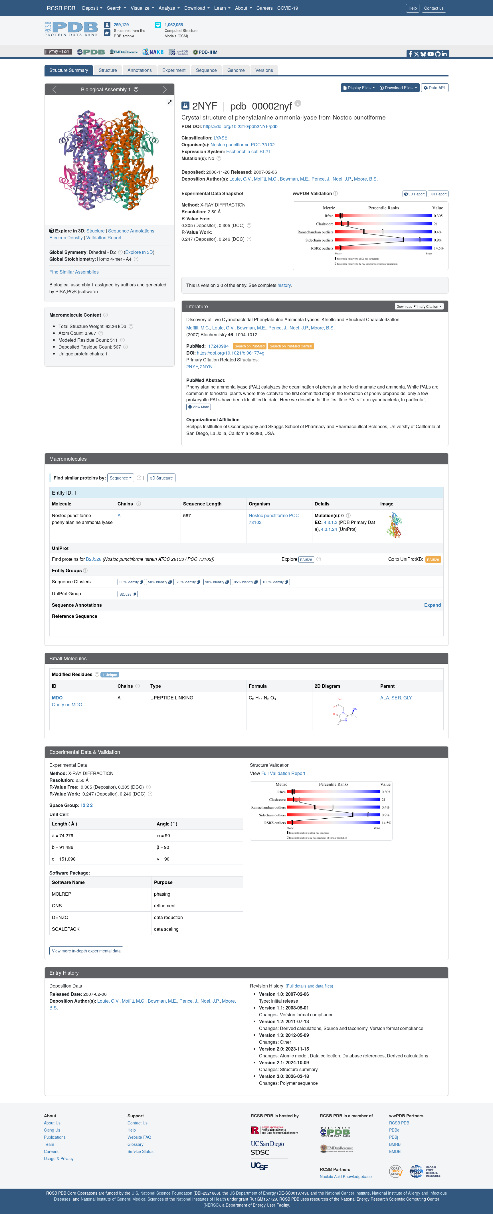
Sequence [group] (119, 478)
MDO (57, 697)
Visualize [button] (141, 8)
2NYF (192, 366)
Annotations (140, 70)
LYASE (221, 137)
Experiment (173, 70)
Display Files (359, 87)
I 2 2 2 (86, 805)
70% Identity (186, 581)
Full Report (437, 193)
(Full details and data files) (309, 986)
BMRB (395, 1144)
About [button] (241, 8)
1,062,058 (174, 24)
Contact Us (138, 1123)
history (284, 285)
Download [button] (195, 8)
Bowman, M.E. (294, 178)
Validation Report (103, 237)
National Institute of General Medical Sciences (122, 1199)
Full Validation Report (283, 773)
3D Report (417, 193)
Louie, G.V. (240, 178)
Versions (264, 70)
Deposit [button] (90, 8)
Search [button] (115, 8)
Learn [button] (220, 8)
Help (413, 8)
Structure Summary (68, 70)
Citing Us (52, 1130)
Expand (432, 605)
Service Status (140, 1151)
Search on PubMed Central (291, 345)
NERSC (212, 1205)
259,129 (121, 24)
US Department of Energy (252, 1193)
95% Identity (243, 581)
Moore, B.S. (366, 178)
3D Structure (161, 478)
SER (396, 697)
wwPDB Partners (406, 1115)
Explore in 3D (139, 252)
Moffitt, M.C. (266, 178)
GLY (407, 697)
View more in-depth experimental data (86, 951)
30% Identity (129, 581)
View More (200, 406)
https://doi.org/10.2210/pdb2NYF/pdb (240, 126)
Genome (236, 70)
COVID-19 (287, 8)
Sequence (206, 70)
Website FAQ (139, 1137)
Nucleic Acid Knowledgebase (346, 1176)
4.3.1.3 (331, 522)
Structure (108, 70)
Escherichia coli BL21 (248, 151)
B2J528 (94, 559)
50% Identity (157, 581)
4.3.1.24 (329, 529)
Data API (437, 87)
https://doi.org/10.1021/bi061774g (230, 352)
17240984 (218, 346)
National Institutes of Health (201, 1199)
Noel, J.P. (342, 178)
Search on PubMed (250, 345)
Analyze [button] (167, 8)
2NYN (206, 366)
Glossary (136, 1144)
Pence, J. (321, 178)
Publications (55, 1137)
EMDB (395, 1151)
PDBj (393, 1137)
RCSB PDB (61, 8)
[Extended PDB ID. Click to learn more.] (297, 103)
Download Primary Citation (418, 306)
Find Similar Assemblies (74, 271)
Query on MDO (67, 704)
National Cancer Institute (347, 1193)
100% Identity (273, 581)
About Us (52, 1123)
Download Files (399, 87)
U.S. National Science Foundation (162, 1193)
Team (49, 1144)
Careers (264, 8)
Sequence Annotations (131, 230)
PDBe (394, 1130)
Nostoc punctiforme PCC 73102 (243, 144)
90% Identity (214, 581)
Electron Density (66, 237)
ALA (384, 697)
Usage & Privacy (59, 1158)
